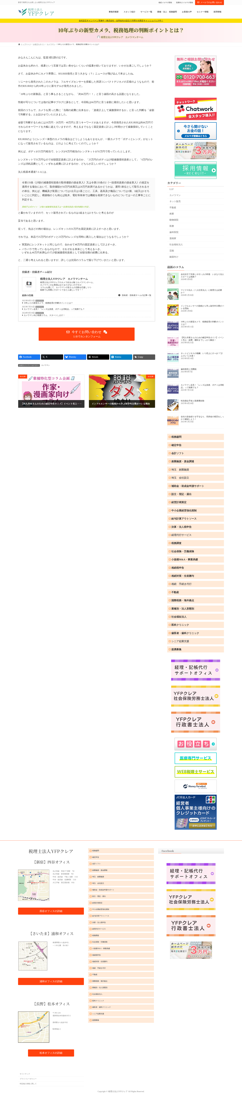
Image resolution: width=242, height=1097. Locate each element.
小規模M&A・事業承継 (184, 559)
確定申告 (176, 445)
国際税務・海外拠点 (182, 600)
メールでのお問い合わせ (211, 2)
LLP (171, 189)
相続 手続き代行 (181, 584)
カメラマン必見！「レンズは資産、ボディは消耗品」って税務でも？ (54, 309)
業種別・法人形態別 (182, 608)
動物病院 (173, 220)
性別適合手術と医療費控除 (192, 401)
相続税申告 (177, 567)
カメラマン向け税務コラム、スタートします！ (44, 315)
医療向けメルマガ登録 (184, 2)
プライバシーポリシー (28, 1079)
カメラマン (39, 301)
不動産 (172, 207)
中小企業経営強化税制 (184, 510)
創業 (171, 213)
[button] (87, 334)
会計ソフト (177, 453)
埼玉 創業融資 (180, 469)
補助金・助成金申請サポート (187, 486)
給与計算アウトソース (184, 518)
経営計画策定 (179, 502)
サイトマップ (25, 1074)
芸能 (171, 250)
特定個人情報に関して (28, 1084)
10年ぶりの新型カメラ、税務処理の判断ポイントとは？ (48, 303)
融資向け (173, 257)
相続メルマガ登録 (165, 2)
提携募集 (176, 649)
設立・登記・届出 (181, 494)
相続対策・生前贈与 (182, 575)
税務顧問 (176, 436)
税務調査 (176, 543)
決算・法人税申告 (181, 526)
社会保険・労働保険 (182, 551)
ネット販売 (175, 201)
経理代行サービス (181, 535)
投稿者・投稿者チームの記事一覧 (136, 295)
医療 (171, 226)
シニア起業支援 (180, 641)
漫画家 (172, 238)
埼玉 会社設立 (180, 477)
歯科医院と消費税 (188, 369)
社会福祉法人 (176, 244)
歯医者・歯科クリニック (185, 633)
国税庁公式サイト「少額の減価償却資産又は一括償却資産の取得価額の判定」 (56, 207)
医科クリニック (180, 624)
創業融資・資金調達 (182, 461)
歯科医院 (173, 232)
